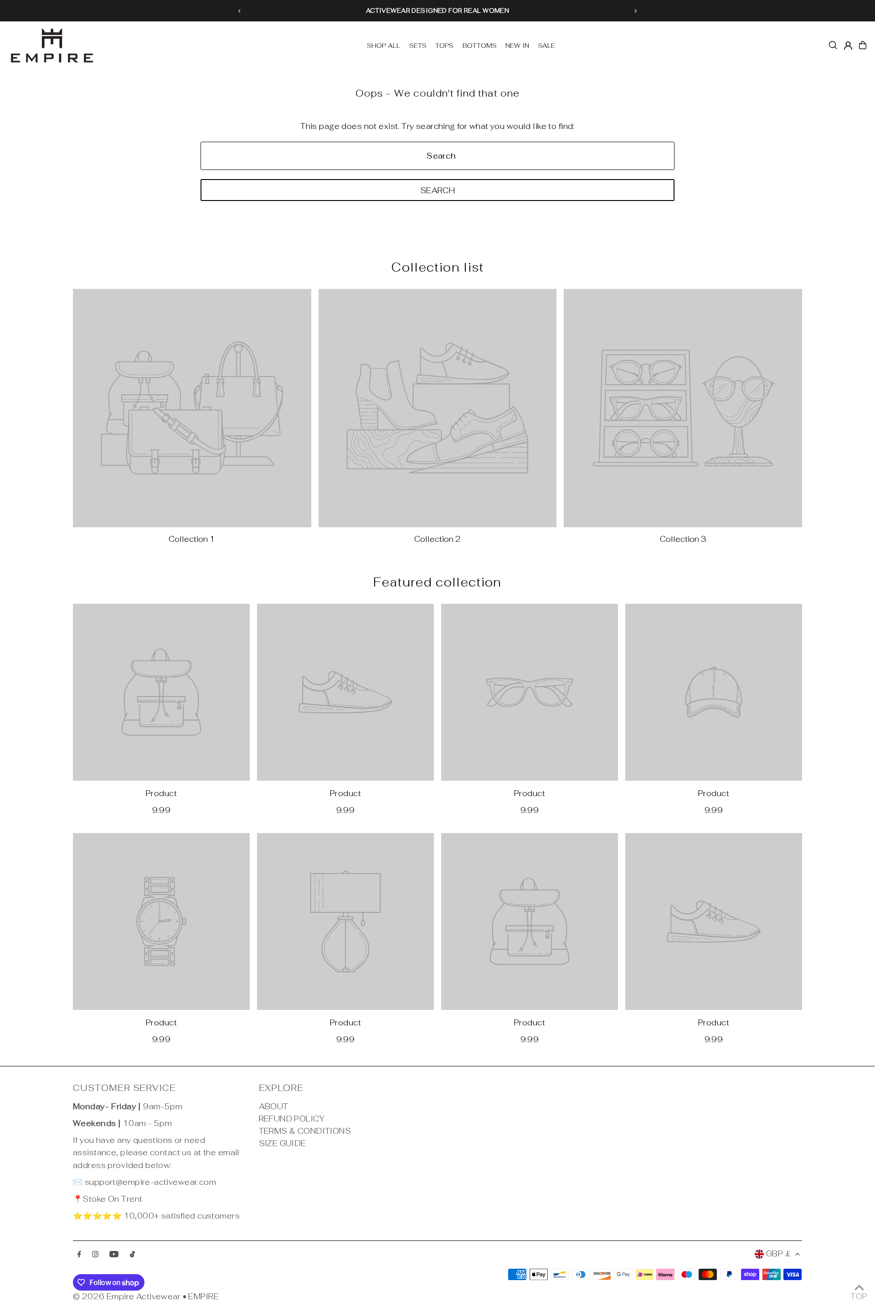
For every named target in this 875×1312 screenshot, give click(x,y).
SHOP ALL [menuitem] (383, 45)
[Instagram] (95, 1255)
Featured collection (437, 582)
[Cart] (862, 45)
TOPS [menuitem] (444, 45)
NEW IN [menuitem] (517, 45)
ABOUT (273, 1106)
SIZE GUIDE (282, 1143)
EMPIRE (203, 1296)
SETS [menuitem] (418, 45)
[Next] (635, 10)
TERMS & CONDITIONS (305, 1131)
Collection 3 (683, 539)
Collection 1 (192, 539)
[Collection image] (192, 408)
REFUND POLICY (292, 1119)
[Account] (848, 45)
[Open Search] (833, 45)
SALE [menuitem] (546, 45)
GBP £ (778, 1254)
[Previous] (239, 10)
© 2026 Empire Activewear (126, 1296)
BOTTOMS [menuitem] (480, 45)
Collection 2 (437, 539)
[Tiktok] (132, 1255)
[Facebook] (79, 1255)
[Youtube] (113, 1255)
